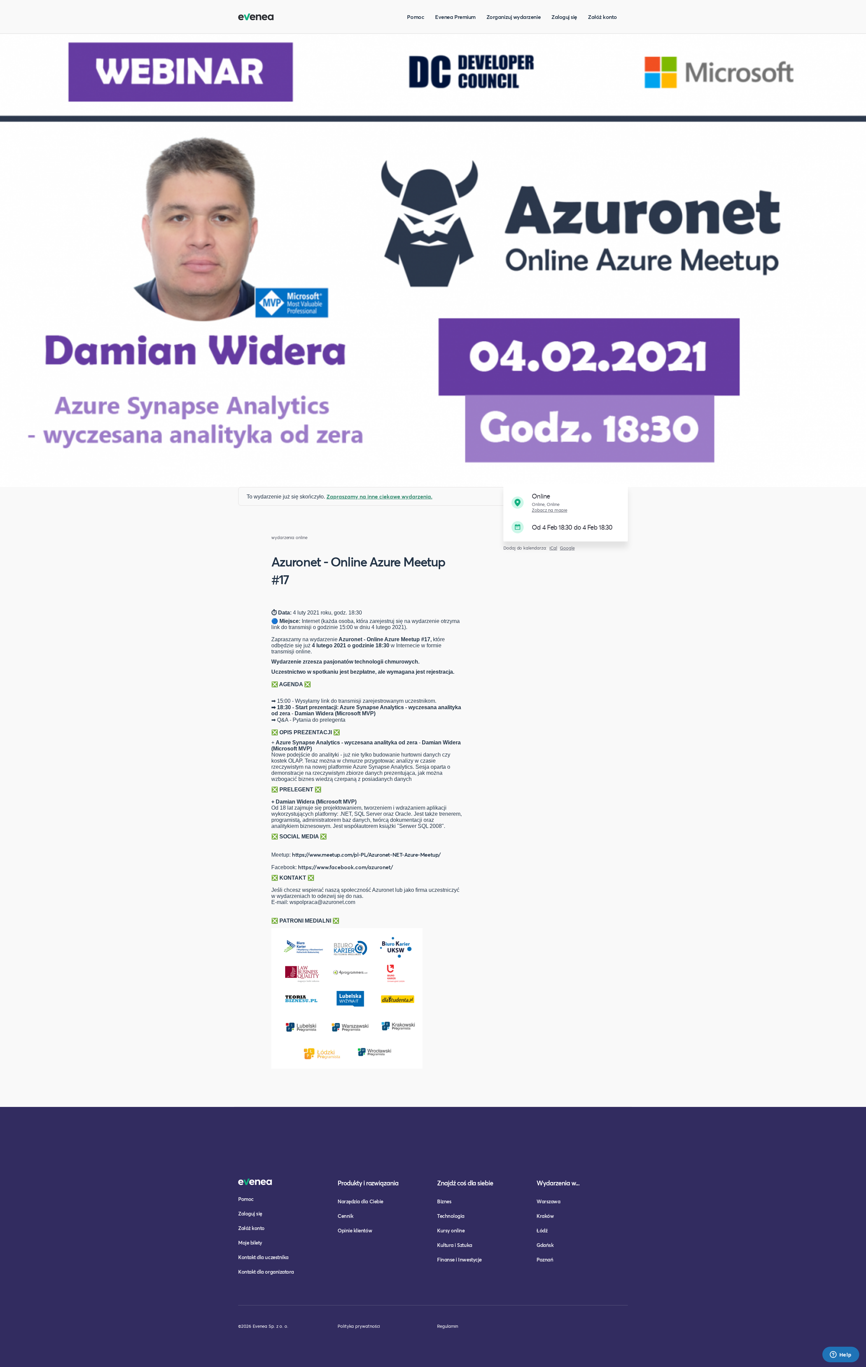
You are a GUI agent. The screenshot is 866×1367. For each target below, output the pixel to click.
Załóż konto (602, 16)
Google (567, 548)
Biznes (444, 1201)
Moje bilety (250, 1242)
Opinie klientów (355, 1230)
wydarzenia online (289, 537)
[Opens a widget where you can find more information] (840, 1355)
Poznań (545, 1259)
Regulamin (447, 1326)
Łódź (542, 1230)
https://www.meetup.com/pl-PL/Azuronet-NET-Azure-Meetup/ (366, 854)
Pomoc (415, 16)
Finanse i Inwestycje (459, 1259)
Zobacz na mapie (549, 510)
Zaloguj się (564, 16)
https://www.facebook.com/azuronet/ (345, 867)
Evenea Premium (455, 16)
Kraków (545, 1215)
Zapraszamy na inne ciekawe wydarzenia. (379, 496)
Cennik (345, 1215)
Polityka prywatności (359, 1326)
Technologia (450, 1215)
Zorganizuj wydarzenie (513, 16)
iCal (553, 548)
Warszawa (548, 1201)
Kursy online (450, 1230)
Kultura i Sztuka (454, 1245)
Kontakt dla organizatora (266, 1271)
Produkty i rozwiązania (368, 1183)
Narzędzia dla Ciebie (360, 1201)
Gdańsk (545, 1245)
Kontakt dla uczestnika (263, 1257)
